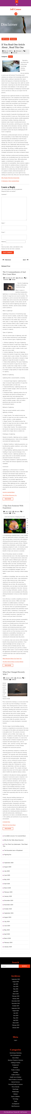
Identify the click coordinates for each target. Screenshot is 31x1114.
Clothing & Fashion (15, 1062)
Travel (10, 56)
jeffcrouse (18, 51)
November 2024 (8, 904)
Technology (15, 1098)
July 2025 (7, 871)
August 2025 (7, 866)
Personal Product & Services (15, 1084)
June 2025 (7, 875)
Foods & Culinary (15, 1069)
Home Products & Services (15, 1079)
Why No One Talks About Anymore (14, 840)
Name (3, 223)
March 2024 (7, 938)
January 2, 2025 (9, 678)
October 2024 (8, 908)
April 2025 (7, 883)
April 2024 (7, 934)
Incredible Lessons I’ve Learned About (15, 836)
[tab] (15, 13)
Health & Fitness (15, 1074)
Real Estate (15, 1089)
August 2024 (7, 917)
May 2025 (7, 879)
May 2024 (7, 930)
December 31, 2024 (10, 278)
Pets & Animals (15, 1086)
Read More (9, 499)
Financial (15, 1067)
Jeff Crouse (15, 9)
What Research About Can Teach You (12, 658)
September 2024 (8, 913)
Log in (15, 1040)
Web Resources (15, 1106)
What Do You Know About (9, 825)
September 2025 (8, 862)
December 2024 (8, 900)
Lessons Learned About (9, 492)
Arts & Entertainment (15, 1055)
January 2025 (8, 896)
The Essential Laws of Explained (13, 850)
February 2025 (8, 892)
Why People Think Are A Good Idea (10, 177)
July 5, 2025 (8, 511)
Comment (4, 194)
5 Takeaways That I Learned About (10, 181)
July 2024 (7, 921)
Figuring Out (7, 854)
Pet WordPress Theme (11, 1112)
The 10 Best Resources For (10, 495)
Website (4, 241)
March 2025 (7, 888)
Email (3, 232)
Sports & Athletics (15, 1096)
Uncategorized (15, 1103)
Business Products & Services (15, 1060)
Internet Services (15, 1082)
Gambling (15, 1072)
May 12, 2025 (8, 51)
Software (15, 1094)
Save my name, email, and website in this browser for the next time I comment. (12, 247)
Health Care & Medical (15, 1077)
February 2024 (8, 942)
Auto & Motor (15, 1057)
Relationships (15, 1091)
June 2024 (7, 925)
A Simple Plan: (6, 821)
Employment (15, 1065)
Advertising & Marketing (15, 1053)
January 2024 (8, 946)
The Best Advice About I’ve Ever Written (13, 661)
